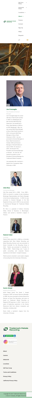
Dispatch (20, 35)
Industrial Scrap (21, 8)
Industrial (6, 359)
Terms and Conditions (9, 372)
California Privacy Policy (10, 380)
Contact (20, 24)
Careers (20, 20)
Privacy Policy (7, 376)
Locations (21, 12)
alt (8, 105)
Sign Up (20, 27)
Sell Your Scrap (20, 3)
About (20, 16)
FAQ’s (20, 31)
